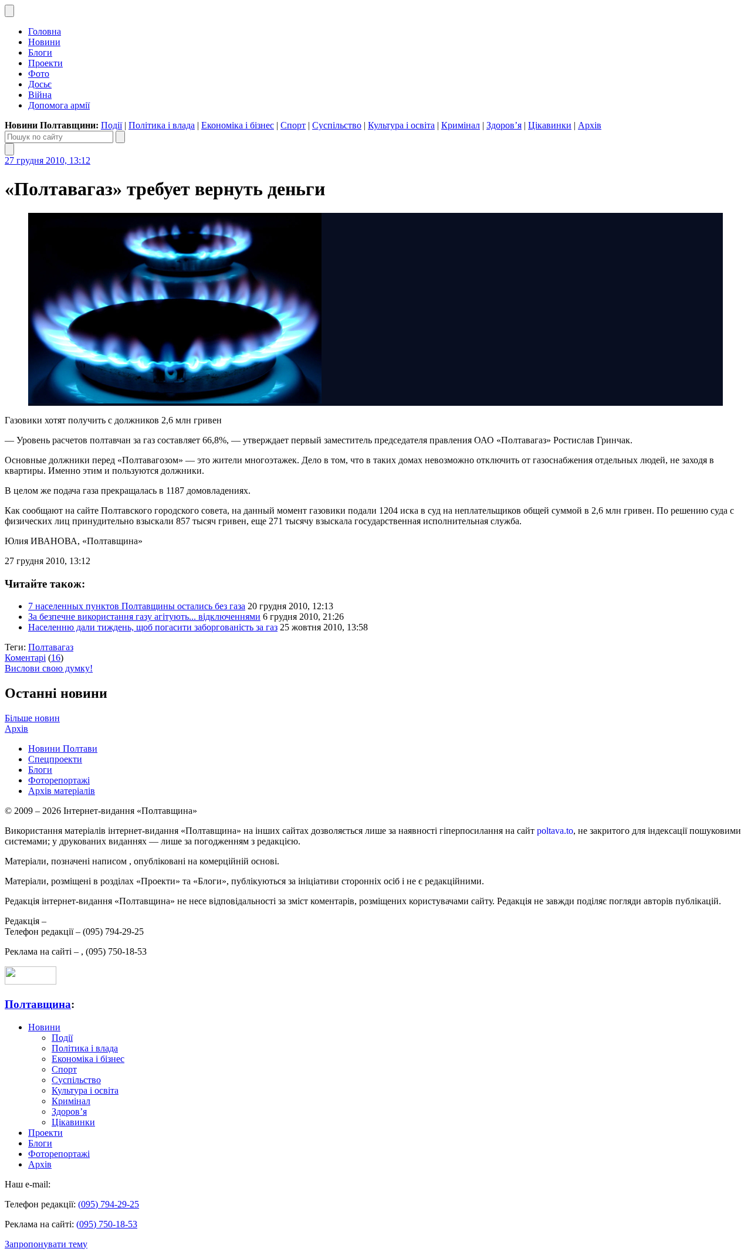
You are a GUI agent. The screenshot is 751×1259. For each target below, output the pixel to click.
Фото (38, 74)
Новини (44, 42)
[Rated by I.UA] (30, 981)
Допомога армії (59, 105)
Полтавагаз (50, 647)
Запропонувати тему (46, 1244)
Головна (44, 31)
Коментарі (25, 658)
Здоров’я (504, 125)
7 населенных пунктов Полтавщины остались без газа (136, 606)
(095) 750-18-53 (106, 1224)
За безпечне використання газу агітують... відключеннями (144, 617)
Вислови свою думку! (49, 668)
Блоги (40, 52)
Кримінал (460, 125)
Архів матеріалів (61, 791)
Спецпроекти (55, 759)
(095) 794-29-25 (108, 1204)
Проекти (45, 63)
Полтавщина (38, 1004)
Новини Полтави (62, 749)
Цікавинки (549, 125)
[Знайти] (120, 137)
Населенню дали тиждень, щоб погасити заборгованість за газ (153, 627)
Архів (589, 125)
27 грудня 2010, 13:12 (47, 160)
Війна (40, 95)
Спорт (293, 125)
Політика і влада (161, 125)
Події (111, 125)
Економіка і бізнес (237, 125)
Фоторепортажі (59, 780)
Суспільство (336, 125)
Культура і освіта (401, 125)
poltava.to (555, 831)
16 (55, 658)
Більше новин (32, 718)
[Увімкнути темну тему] (9, 11)
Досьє (40, 84)
